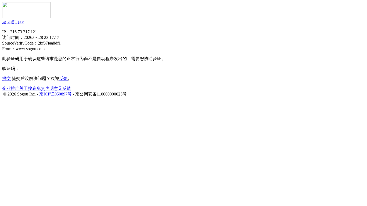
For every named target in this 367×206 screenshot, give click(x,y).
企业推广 (10, 88)
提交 (6, 78)
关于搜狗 (28, 88)
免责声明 (45, 88)
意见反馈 (62, 88)
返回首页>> (13, 22)
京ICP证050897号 (55, 94)
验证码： (10, 68)
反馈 (63, 78)
